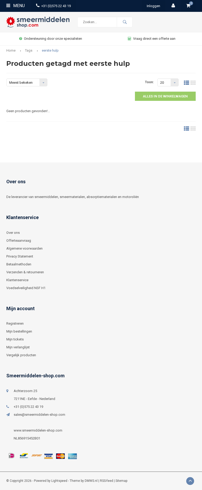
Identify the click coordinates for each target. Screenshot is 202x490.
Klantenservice (17, 280)
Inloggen (153, 6)
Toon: (149, 82)
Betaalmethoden (18, 264)
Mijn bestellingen (19, 331)
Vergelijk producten (21, 355)
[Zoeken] (125, 22)
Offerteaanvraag (18, 240)
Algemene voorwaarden (24, 248)
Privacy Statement (19, 256)
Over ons (13, 233)
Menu (18, 5)
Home (11, 50)
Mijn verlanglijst (18, 347)
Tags (28, 50)
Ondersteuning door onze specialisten (53, 39)
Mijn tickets (15, 339)
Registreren (15, 323)
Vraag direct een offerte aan (154, 39)
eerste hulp (50, 50)
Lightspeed (59, 481)
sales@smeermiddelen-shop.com (39, 415)
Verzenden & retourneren (25, 272)
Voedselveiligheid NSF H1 (26, 288)
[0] (188, 6)
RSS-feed (106, 481)
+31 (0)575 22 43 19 (56, 6)
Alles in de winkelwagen (165, 96)
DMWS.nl (91, 481)
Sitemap (121, 481)
